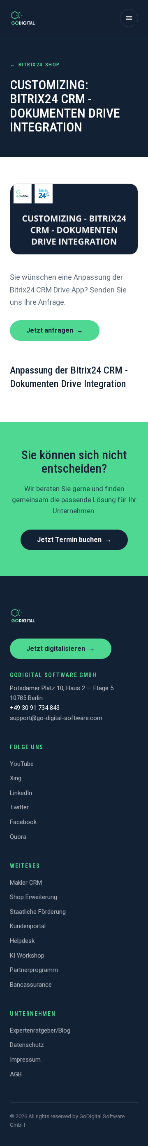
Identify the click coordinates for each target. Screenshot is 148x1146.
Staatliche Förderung (38, 911)
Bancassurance (31, 984)
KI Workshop (27, 955)
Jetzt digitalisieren (60, 648)
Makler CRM (26, 882)
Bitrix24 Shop (35, 64)
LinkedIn (21, 793)
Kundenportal (28, 926)
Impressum (25, 1059)
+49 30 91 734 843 (35, 707)
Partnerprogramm (34, 970)
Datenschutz (27, 1045)
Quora (18, 836)
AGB (16, 1074)
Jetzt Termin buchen (74, 540)
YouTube (22, 764)
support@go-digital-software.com (56, 718)
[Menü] (129, 18)
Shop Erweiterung (33, 897)
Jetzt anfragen (54, 330)
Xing (15, 778)
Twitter (19, 807)
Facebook (23, 822)
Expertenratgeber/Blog (40, 1030)
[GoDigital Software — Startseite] (23, 18)
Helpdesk (22, 940)
